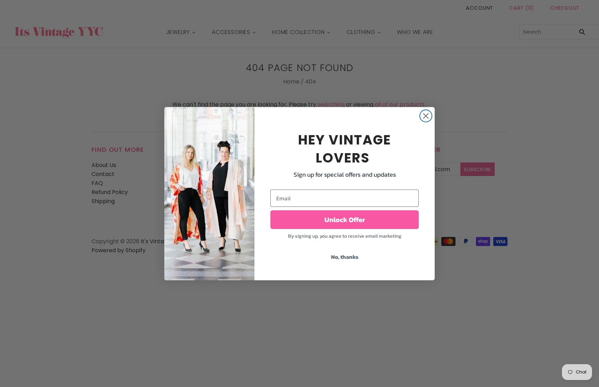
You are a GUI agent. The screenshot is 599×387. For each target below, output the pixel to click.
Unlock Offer (344, 219)
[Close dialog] (426, 116)
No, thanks (344, 257)
